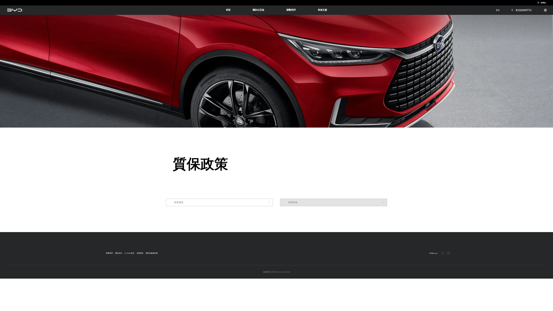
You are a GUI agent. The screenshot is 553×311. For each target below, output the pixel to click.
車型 (228, 10)
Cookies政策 (129, 253)
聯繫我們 (291, 9)
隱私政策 (118, 253)
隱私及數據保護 (152, 253)
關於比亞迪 (258, 9)
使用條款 (140, 253)
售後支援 (322, 10)
